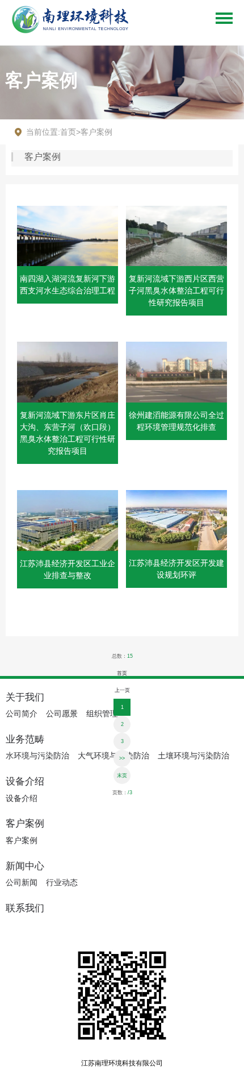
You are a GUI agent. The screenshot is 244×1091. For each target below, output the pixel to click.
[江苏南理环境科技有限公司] (70, 9)
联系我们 (25, 908)
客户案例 (96, 131)
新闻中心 (25, 866)
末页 (122, 775)
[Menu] (224, 16)
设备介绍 (21, 798)
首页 (68, 131)
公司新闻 (21, 882)
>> (122, 758)
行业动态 (62, 882)
